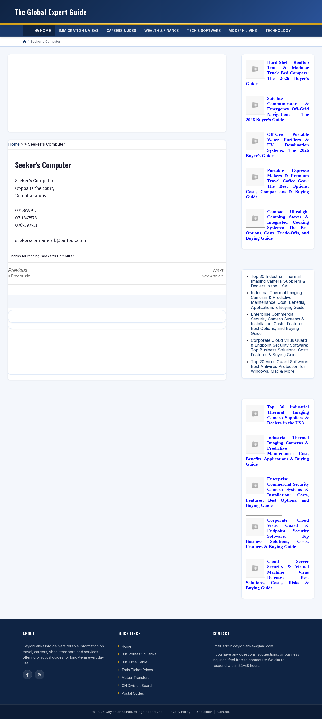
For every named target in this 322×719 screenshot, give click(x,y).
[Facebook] (27, 674)
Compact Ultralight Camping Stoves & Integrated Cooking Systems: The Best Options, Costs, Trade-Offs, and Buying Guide (277, 225)
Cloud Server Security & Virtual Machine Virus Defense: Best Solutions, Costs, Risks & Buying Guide (277, 574)
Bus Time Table (134, 662)
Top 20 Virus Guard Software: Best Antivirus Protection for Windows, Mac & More (279, 366)
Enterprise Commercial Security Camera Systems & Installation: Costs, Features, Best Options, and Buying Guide (278, 324)
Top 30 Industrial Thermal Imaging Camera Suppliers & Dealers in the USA (278, 281)
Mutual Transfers (135, 677)
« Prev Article (19, 276)
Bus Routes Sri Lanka (139, 654)
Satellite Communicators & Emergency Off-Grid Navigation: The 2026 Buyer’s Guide (277, 109)
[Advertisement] (117, 93)
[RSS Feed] (39, 674)
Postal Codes (133, 693)
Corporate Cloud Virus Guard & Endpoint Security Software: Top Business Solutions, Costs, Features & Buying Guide (280, 347)
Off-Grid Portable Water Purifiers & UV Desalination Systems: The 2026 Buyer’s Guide (277, 145)
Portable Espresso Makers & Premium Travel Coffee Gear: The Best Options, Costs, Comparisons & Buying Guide (277, 183)
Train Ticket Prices (137, 670)
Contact (223, 712)
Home (45, 31)
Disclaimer (204, 712)
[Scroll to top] (310, 708)
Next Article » (212, 276)
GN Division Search (137, 685)
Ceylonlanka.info (119, 712)
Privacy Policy (179, 712)
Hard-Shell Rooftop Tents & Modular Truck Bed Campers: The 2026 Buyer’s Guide (277, 73)
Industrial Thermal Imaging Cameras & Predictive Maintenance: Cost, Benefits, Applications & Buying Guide (278, 300)
